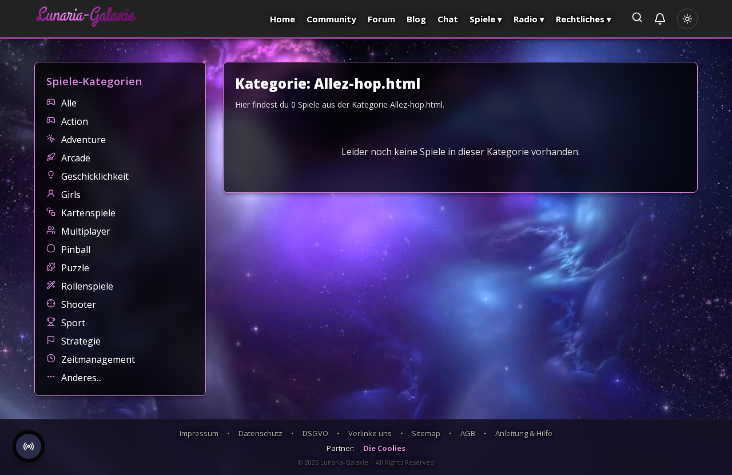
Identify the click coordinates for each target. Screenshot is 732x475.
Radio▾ (529, 19)
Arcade (75, 158)
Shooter (78, 304)
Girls (71, 194)
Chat (447, 19)
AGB (467, 433)
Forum (381, 19)
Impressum (199, 433)
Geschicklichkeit (95, 176)
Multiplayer (85, 231)
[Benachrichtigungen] (660, 18)
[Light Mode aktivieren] (687, 19)
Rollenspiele (87, 286)
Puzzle (75, 268)
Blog (416, 19)
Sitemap (426, 433)
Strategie (81, 341)
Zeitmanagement (98, 359)
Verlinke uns (370, 433)
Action (74, 121)
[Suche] (637, 18)
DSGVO (315, 433)
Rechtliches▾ (583, 19)
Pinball (75, 249)
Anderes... (81, 377)
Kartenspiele (88, 213)
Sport (73, 322)
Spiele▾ (486, 19)
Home (282, 19)
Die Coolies (384, 448)
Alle (69, 103)
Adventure (83, 139)
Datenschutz (260, 433)
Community (331, 19)
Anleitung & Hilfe (523, 433)
